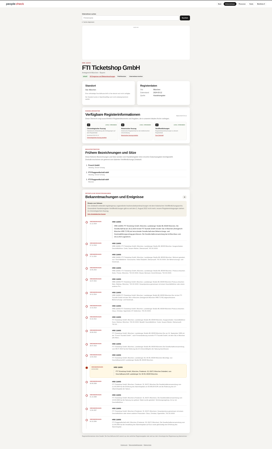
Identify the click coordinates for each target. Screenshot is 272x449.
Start (219, 4)
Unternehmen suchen (89, 14)
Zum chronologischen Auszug (97, 214)
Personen (242, 4)
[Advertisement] (136, 43)
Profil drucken (122, 76)
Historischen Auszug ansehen (129, 135)
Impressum (124, 445)
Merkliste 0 (261, 4)
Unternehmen (230, 4)
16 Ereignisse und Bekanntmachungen (102, 76)
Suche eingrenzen (88, 22)
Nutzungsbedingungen (135, 445)
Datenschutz (147, 445)
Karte (251, 4)
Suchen (185, 18)
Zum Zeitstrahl (159, 135)
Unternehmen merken (136, 76)
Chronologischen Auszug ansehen (97, 137)
